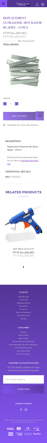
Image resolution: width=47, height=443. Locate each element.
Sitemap (23, 318)
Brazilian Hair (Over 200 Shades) (23, 341)
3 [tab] (23, 266)
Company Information (28, 422)
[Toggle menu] (3, 3)
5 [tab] (29, 266)
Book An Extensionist (23, 312)
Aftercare (23, 332)
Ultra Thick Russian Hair (23, 347)
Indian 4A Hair (23, 335)
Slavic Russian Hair (23, 351)
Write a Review (11, 44)
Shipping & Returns (23, 303)
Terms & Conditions (36, 420)
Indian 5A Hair (23, 338)
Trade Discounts (23, 296)
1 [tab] (17, 266)
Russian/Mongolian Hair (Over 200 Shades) (23, 344)
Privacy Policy (15, 422)
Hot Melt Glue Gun (23, 248)
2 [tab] (20, 266)
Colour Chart (23, 300)
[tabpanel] (23, 234)
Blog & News (23, 306)
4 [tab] (26, 266)
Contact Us (23, 309)
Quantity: (7, 98)
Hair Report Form (24, 315)
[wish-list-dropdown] (39, 115)
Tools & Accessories (23, 354)
